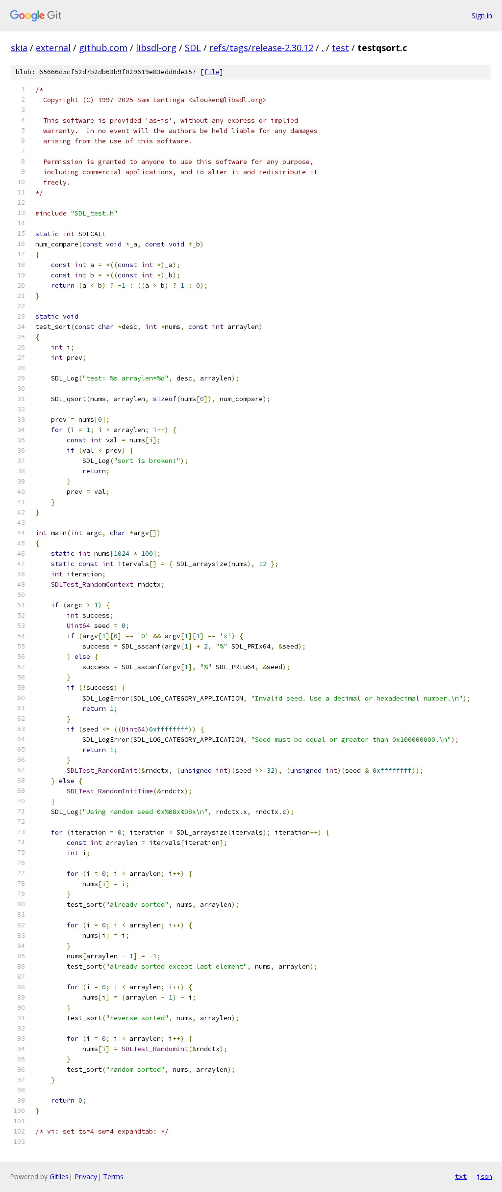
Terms (113, 1176)
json (484, 1176)
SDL (193, 48)
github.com (103, 48)
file (212, 72)
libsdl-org (156, 48)
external (53, 48)
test (340, 48)
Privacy (86, 1176)
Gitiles (59, 1176)
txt (461, 1176)
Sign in (482, 15)
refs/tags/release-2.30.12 (261, 48)
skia (19, 48)
